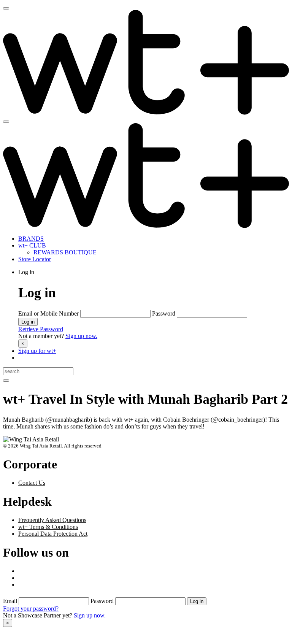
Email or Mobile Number (49, 313)
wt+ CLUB (32, 245)
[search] (6, 380)
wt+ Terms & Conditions (48, 527)
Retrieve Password (40, 329)
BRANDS (31, 238)
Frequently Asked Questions (52, 520)
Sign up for (37, 351)
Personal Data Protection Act (52, 533)
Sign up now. (81, 336)
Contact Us (31, 482)
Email (11, 601)
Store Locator (34, 259)
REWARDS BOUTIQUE (65, 252)
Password (164, 313)
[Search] (6, 122)
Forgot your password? (31, 608)
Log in (28, 322)
